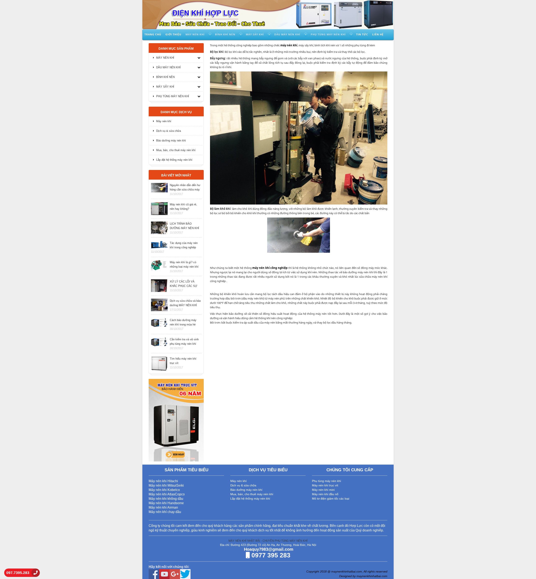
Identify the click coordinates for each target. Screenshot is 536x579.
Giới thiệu (173, 34)
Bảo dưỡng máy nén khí (171, 140)
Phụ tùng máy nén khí (328, 34)
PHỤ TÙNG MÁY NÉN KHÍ (172, 96)
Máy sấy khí (255, 34)
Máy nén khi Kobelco (164, 490)
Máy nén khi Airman (163, 507)
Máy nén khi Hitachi (163, 481)
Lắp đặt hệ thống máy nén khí (174, 159)
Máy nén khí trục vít (325, 485)
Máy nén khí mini (323, 489)
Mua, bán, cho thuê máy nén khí (176, 150)
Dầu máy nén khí (287, 34)
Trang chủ (152, 34)
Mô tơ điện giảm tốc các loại (330, 498)
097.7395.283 (17, 573)
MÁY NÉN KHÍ (165, 57)
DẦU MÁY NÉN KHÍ (168, 67)
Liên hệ (378, 34)
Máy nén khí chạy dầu (165, 512)
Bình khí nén (225, 34)
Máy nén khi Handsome (166, 503)
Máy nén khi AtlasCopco (167, 494)
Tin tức (362, 34)
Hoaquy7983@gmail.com (268, 549)
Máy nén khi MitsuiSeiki (166, 485)
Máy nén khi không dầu (166, 498)
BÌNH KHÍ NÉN (165, 77)
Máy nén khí (195, 34)
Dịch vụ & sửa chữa (168, 130)
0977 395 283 (270, 555)
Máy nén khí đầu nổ (325, 494)
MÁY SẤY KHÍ (165, 86)
